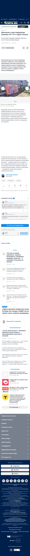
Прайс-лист (4, 431)
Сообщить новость (7, 419)
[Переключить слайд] (3, 88)
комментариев (9, 48)
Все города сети (6, 457)
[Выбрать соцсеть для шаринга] (27, 47)
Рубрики (4, 423)
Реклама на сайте (6, 427)
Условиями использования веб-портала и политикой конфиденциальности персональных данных (15, 521)
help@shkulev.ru (18, 501)
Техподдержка (5, 446)
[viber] (15, 480)
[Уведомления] (25, 23)
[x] (22, 480)
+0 (23, 210)
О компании (5, 434)
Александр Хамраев (12, 174)
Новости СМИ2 (5, 243)
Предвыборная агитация (8, 449)
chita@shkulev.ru (21, 498)
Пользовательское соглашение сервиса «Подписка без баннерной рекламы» (15, 532)
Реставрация (11, 180)
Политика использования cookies (15, 527)
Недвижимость (13, 19)
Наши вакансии (6, 442)
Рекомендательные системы (15, 529)
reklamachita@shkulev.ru (15, 511)
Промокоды (21, 19)
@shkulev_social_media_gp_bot (19, 512)
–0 (27, 210)
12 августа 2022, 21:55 (5, 42)
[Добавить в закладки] (23, 47)
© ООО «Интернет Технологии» (15, 546)
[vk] (7, 480)
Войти (6, 233)
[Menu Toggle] (1, 23)
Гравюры (19, 180)
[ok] (11, 480)
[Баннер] (23, 26)
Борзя (3, 180)
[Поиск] (21, 23)
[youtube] (26, 480)
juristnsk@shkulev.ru (17, 500)
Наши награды (5, 438)
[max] (18, 480)
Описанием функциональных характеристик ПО (15, 519)
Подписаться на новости (8, 416)
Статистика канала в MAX (9, 453)
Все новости (4, 19)
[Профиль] (28, 23)
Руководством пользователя (15, 518)
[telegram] (3, 480)
